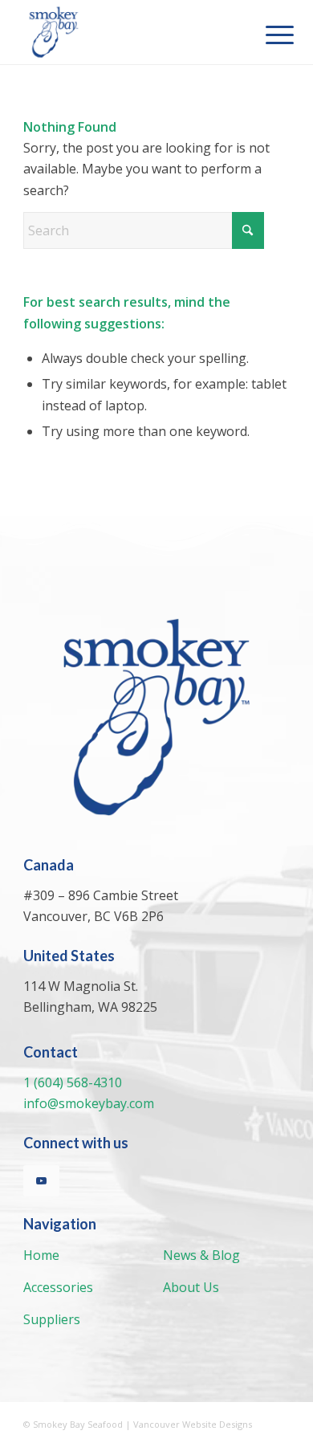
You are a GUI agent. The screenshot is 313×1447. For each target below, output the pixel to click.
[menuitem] (267, 34)
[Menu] (267, 34)
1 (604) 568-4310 (72, 1082)
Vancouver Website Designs (192, 1424)
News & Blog (201, 1255)
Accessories (58, 1287)
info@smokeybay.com (88, 1103)
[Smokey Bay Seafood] (129, 32)
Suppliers (51, 1319)
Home (41, 1255)
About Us (191, 1287)
